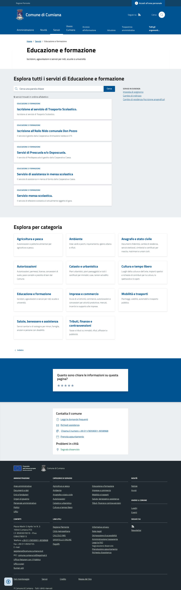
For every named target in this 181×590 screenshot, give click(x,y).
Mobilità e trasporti (100, 494)
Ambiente (57, 490)
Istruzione (111, 30)
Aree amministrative (23, 486)
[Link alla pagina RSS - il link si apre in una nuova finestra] (139, 14)
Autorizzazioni (59, 498)
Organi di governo (21, 498)
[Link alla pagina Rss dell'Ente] (132, 526)
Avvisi (133, 490)
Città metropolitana (61, 531)
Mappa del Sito (85, 579)
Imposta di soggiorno (133, 92)
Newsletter (136, 530)
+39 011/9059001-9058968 (35, 540)
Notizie (134, 486)
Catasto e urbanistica (62, 503)
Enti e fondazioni (21, 494)
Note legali (97, 531)
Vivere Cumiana (70, 28)
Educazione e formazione (28, 103)
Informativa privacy (100, 527)
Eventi (134, 512)
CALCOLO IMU (59, 535)
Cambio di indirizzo (132, 95)
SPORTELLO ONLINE (62, 539)
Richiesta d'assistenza (101, 552)
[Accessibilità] (8, 582)
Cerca (109, 88)
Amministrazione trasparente (105, 539)
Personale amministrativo (25, 503)
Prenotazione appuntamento (104, 549)
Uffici (16, 511)
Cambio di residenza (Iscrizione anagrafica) (144, 99)
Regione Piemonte (23, 3)
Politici (16, 507)
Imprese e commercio (101, 490)
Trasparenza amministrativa (128, 28)
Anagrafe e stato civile (63, 494)
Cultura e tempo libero (62, 507)
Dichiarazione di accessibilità (104, 535)
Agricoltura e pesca (61, 486)
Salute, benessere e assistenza (105, 498)
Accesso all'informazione (89, 28)
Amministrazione (25, 30)
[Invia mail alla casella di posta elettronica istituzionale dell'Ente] (28, 551)
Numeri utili (19, 568)
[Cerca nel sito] (160, 15)
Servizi (56, 30)
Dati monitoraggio (21, 579)
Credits (63, 579)
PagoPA (56, 544)
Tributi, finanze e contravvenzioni (106, 503)
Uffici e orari (19, 563)
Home (29, 41)
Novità (43, 30)
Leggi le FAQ (97, 542)
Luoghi (134, 508)
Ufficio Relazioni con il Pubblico (27, 559)
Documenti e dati (21, 490)
